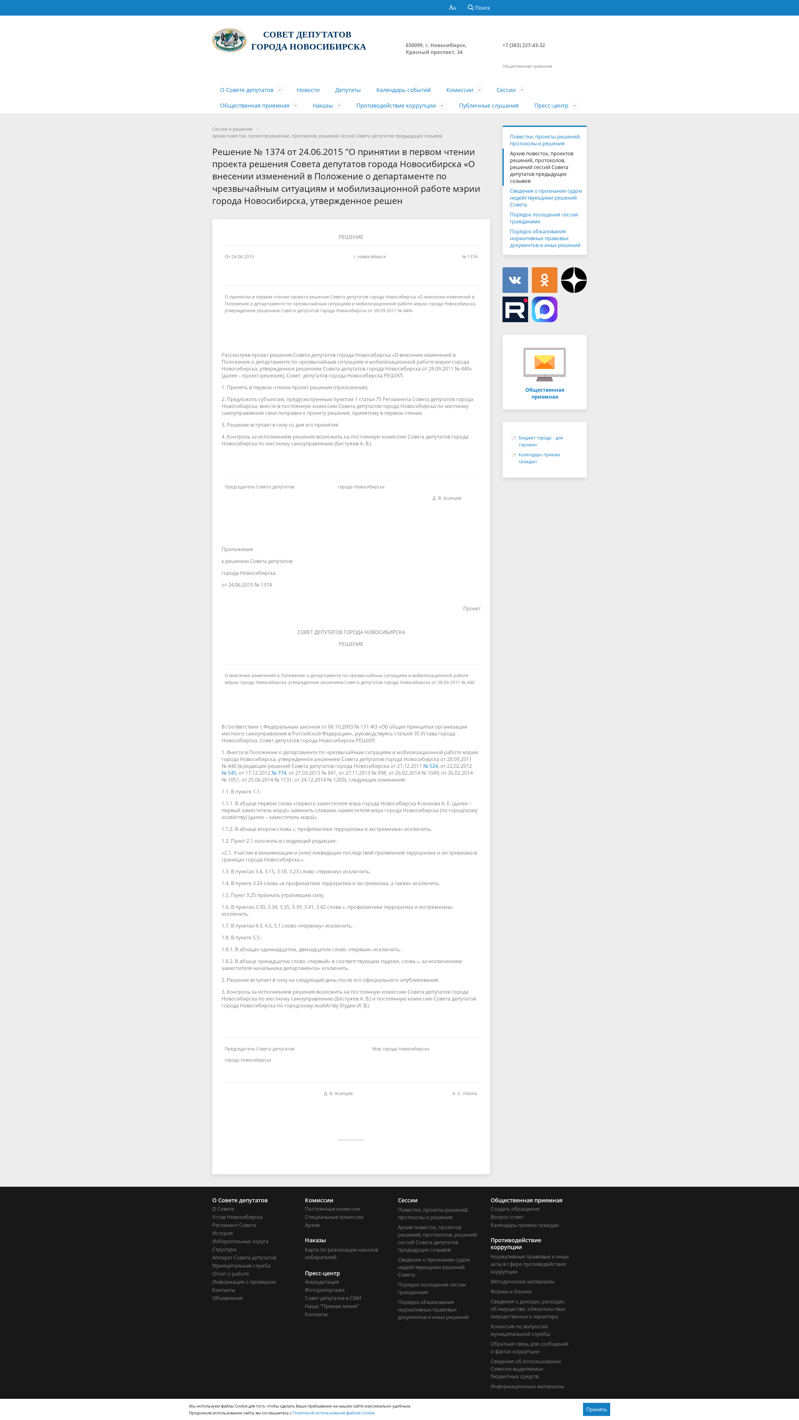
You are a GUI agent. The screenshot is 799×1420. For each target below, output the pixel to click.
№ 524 (430, 766)
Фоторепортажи (325, 1290)
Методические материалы (522, 1281)
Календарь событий (403, 90)
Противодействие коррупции (396, 105)
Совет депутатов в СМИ (333, 1298)
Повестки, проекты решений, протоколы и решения (545, 140)
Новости (308, 90)
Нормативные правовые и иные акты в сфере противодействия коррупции (530, 1264)
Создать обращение (515, 1208)
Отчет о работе (230, 1273)
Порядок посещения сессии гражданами (544, 218)
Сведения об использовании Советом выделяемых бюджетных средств (526, 1369)
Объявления (227, 1298)
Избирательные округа (240, 1241)
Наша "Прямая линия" (332, 1306)
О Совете (223, 1208)
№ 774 (279, 772)
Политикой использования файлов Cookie (333, 1413)
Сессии (506, 90)
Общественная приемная (254, 105)
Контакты (223, 1290)
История (222, 1233)
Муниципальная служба (241, 1265)
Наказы (323, 105)
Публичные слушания (489, 105)
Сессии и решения (232, 129)
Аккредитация (322, 1281)
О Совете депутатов (246, 90)
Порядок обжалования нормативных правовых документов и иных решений (545, 238)
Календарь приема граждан (525, 1225)
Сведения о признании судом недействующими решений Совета (546, 197)
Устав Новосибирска (237, 1217)
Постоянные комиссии (332, 1208)
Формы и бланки (511, 1291)
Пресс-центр (551, 105)
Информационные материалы (527, 1386)
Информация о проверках (244, 1281)
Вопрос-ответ (507, 1217)
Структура (224, 1249)
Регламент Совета (234, 1225)
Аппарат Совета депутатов (244, 1257)
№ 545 (229, 772)
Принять (596, 1409)
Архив (312, 1225)
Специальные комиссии (334, 1217)
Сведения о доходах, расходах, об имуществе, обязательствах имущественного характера (528, 1309)
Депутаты (348, 90)
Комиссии (459, 90)
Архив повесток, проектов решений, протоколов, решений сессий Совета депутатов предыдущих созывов (327, 136)
